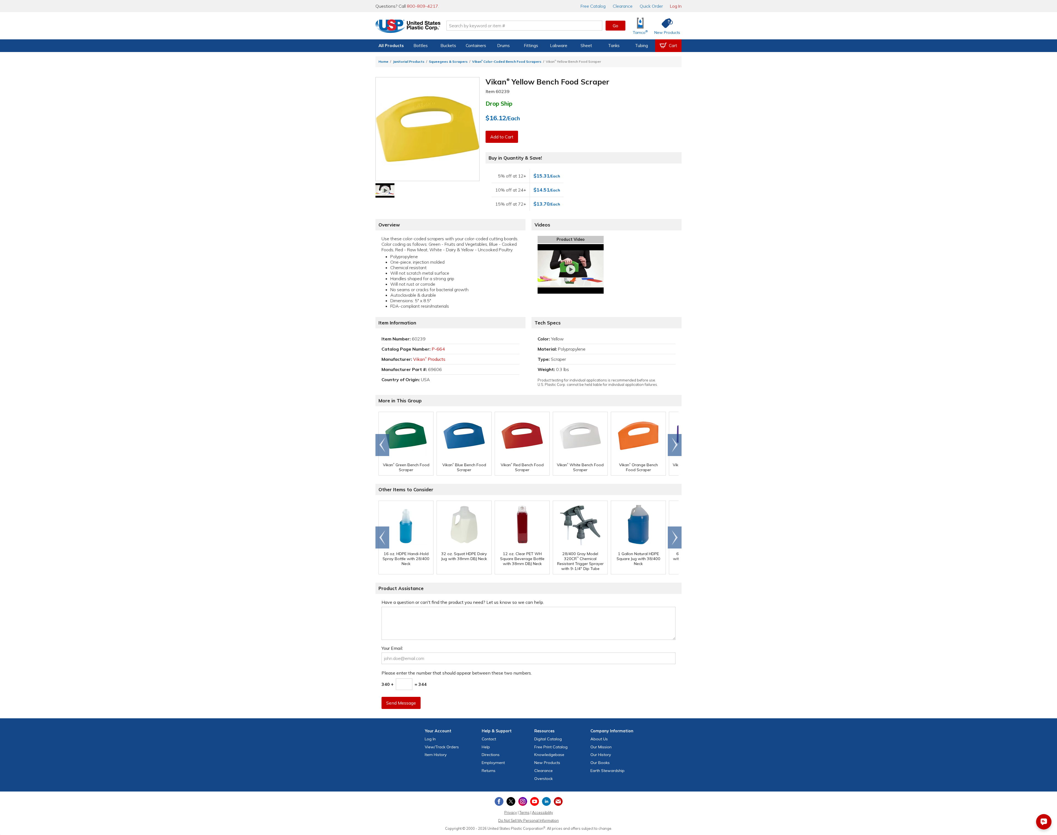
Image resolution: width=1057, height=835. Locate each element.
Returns (488, 770)
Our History (600, 754)
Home (383, 61)
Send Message (401, 703)
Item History (436, 754)
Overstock (543, 778)
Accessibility (542, 812)
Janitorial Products (408, 61)
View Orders (442, 746)
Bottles (420, 45)
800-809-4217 (422, 6)
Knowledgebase (549, 754)
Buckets (448, 45)
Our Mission (601, 746)
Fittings (531, 45)
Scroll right (674, 445)
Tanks (614, 45)
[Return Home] (407, 26)
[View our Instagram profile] (522, 801)
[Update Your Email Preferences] (558, 801)
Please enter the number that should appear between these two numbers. (457, 673)
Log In (676, 6)
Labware (558, 45)
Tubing (641, 45)
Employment (493, 762)
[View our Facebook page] (499, 801)
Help (486, 746)
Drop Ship (499, 103)
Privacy (510, 812)
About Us (599, 738)
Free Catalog (551, 746)
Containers (476, 45)
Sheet (586, 45)
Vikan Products (429, 359)
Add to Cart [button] (501, 137)
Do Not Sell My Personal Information (528, 820)
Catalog (593, 6)
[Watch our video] (384, 190)
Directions (491, 754)
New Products (547, 762)
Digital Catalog (548, 738)
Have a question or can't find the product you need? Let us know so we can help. (463, 602)
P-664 (438, 349)
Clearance (623, 6)
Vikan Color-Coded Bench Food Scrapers (506, 61)
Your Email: (392, 648)
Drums (503, 45)
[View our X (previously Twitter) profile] (510, 801)
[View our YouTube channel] (534, 801)
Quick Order (651, 6)
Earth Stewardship (607, 770)
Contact (489, 738)
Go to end (382, 445)
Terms (524, 812)
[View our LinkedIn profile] (546, 801)
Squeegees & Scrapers (448, 61)
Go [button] (615, 25)
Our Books (600, 762)
